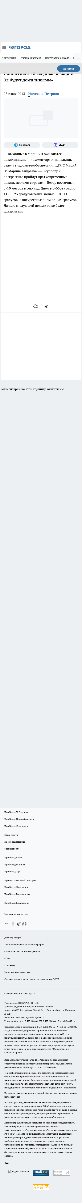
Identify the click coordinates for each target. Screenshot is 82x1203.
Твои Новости (11, 848)
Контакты (9, 965)
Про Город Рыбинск (14, 864)
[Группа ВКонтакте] (7, 924)
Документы (9, 58)
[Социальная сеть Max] (60, 145)
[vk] (35, 306)
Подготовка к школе (57, 58)
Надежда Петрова (43, 93)
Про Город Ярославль (16, 826)
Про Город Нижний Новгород (20, 880)
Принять (69, 68)
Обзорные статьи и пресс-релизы (22, 951)
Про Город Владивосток (17, 894)
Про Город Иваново (14, 841)
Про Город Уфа (12, 871)
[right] (78, 58)
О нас (7, 958)
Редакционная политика (17, 972)
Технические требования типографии (24, 944)
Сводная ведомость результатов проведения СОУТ (31, 979)
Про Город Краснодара (16, 902)
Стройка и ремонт (30, 58)
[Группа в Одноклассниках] (13, 924)
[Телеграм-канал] (22, 145)
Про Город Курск (13, 857)
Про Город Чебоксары (16, 812)
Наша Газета (11, 834)
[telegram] (47, 306)
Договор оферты (13, 937)
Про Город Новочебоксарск (19, 819)
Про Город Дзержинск (16, 887)
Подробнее (70, 1087)
